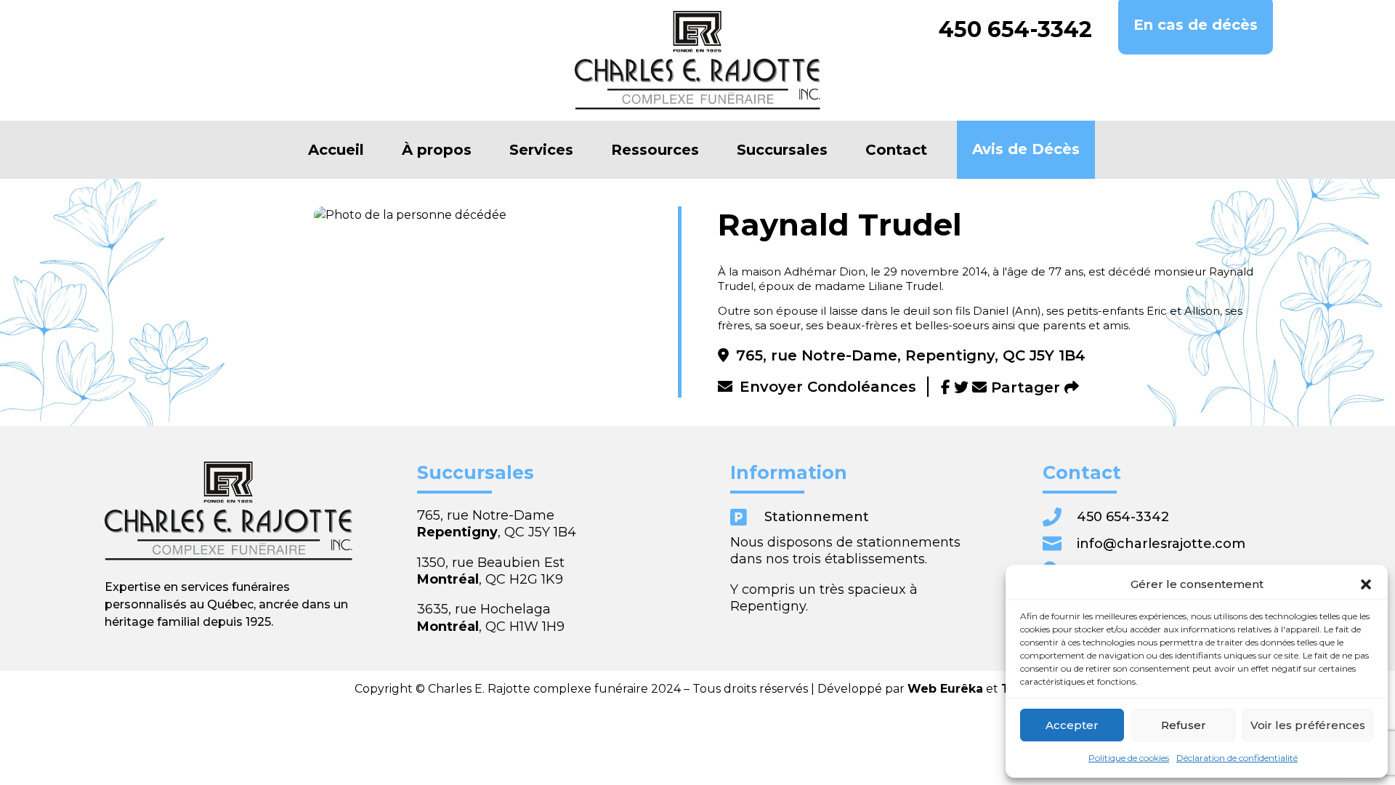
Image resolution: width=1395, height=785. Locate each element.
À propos (437, 149)
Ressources (655, 149)
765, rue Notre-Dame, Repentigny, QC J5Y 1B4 (910, 355)
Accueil (336, 149)
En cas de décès (1195, 24)
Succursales (782, 149)
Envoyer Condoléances (828, 386)
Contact (896, 149)
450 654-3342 (1015, 30)
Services (541, 149)
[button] (1366, 584)
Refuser (1183, 725)
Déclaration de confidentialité (1237, 757)
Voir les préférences (1307, 725)
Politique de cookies (1128, 757)
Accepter (1072, 725)
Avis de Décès (1026, 149)
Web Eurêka (945, 689)
